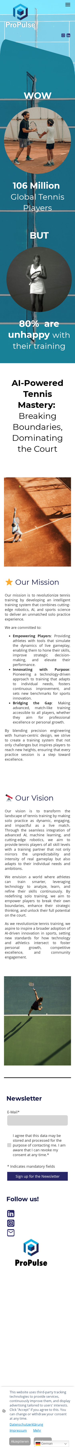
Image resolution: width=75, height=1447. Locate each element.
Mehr (37, 1430)
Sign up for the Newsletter (38, 1176)
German (46, 1443)
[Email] (10, 1232)
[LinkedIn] (68, 35)
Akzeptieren (20, 1441)
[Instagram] (63, 35)
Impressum (18, 1430)
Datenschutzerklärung (26, 1424)
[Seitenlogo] (20, 15)
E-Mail (13, 1112)
